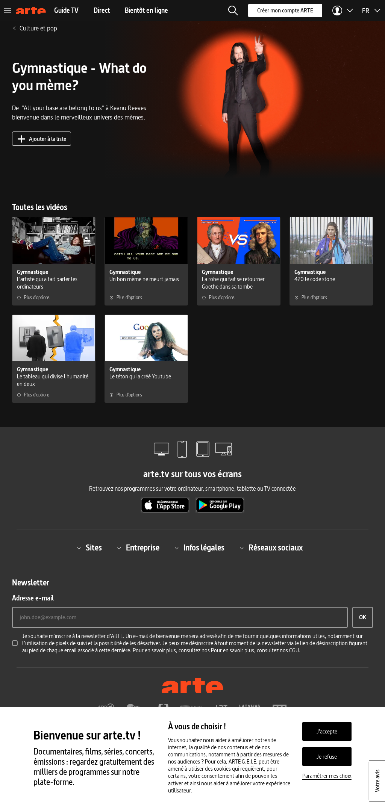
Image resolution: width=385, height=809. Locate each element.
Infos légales (203, 548)
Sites (94, 548)
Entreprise (142, 548)
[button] (233, 11)
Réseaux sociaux (276, 548)
